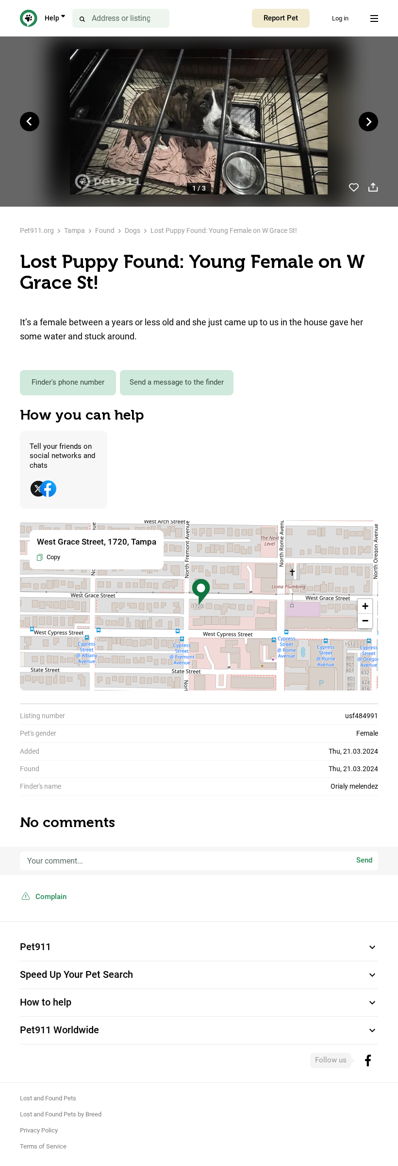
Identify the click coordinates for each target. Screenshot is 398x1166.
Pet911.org (37, 230)
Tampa (74, 230)
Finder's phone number (68, 382)
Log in (340, 18)
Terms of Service (43, 1146)
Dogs (132, 230)
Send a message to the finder (177, 382)
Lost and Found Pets (48, 1098)
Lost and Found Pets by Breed (60, 1114)
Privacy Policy (39, 1130)
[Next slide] (368, 121)
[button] (201, 592)
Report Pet (281, 18)
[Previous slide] (29, 121)
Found (105, 230)
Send (364, 860)
